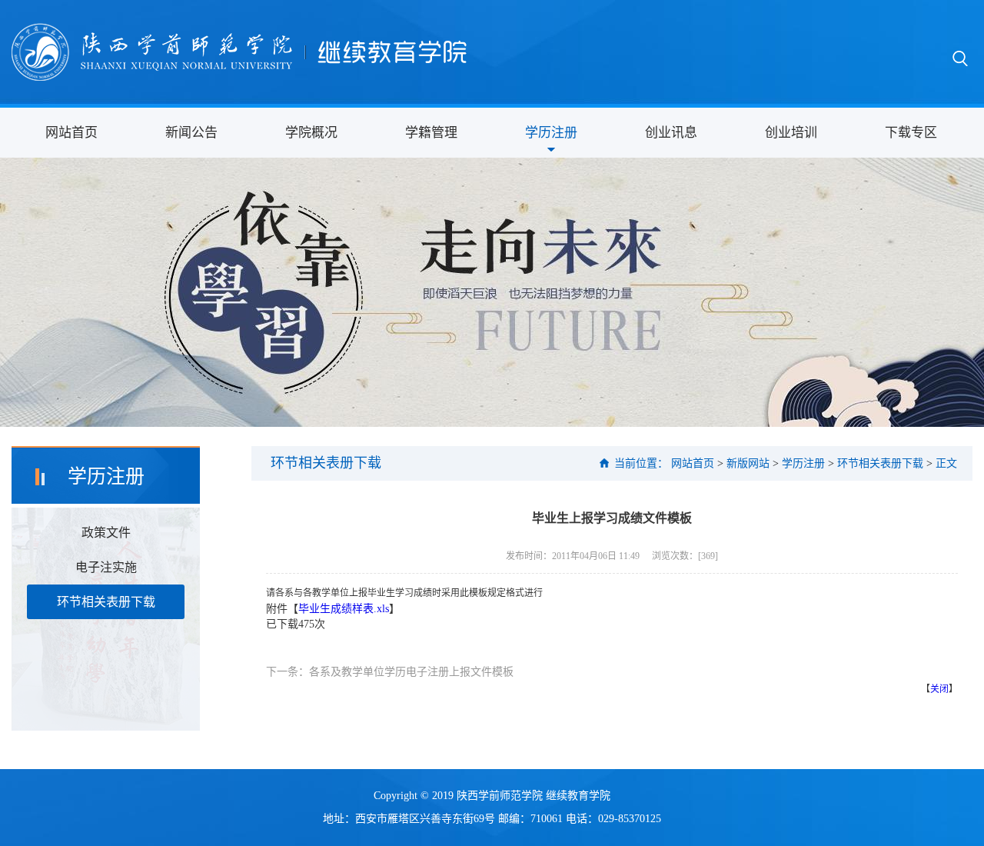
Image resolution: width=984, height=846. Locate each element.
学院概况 (311, 132)
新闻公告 (191, 132)
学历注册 (551, 132)
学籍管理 (431, 132)
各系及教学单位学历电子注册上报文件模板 (411, 672)
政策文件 (106, 532)
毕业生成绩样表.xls (343, 609)
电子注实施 (106, 567)
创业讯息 (671, 132)
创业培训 (791, 132)
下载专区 (911, 132)
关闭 (939, 689)
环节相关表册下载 (106, 601)
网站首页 (71, 132)
